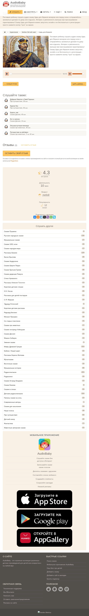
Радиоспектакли (10, 372)
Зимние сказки (9, 342)
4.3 (46, 172)
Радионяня (8, 376)
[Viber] (47, 217)
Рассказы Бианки (10, 253)
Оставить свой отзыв (16, 153)
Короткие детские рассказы (14, 308)
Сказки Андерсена (11, 261)
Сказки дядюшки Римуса (13, 274)
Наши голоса (9, 411)
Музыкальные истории (12, 368)
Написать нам (8, 596)
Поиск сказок (52, 561)
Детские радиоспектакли (13, 394)
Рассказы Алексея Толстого (14, 283)
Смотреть (31, 12)
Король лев (14, 112)
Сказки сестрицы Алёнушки (14, 329)
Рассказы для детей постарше (15, 295)
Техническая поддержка (12, 588)
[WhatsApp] (51, 217)
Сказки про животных (12, 325)
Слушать (15, 12)
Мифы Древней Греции (13, 347)
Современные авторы (12, 402)
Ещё (58, 12)
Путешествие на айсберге (19, 132)
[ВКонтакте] (34, 217)
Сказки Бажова (9, 385)
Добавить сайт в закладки (56, 575)
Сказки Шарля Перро (12, 265)
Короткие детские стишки (13, 287)
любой (45, 195)
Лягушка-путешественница (19, 126)
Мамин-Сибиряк (10, 338)
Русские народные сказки (13, 236)
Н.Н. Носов (8, 291)
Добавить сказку (53, 572)
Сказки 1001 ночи (10, 244)
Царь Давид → (79, 84)
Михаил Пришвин (10, 317)
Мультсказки (8, 359)
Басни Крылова (10, 257)
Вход (84, 12)
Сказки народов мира (12, 248)
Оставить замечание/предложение (16, 599)
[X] (44, 217)
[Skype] (54, 217)
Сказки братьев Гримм (12, 270)
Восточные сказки (10, 364)
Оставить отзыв (28, 145)
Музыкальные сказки (12, 240)
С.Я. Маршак (9, 300)
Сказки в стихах (10, 389)
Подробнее (14, 161)
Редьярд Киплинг (10, 312)
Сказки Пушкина (10, 231)
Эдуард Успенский (11, 304)
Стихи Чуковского (10, 278)
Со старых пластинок (12, 321)
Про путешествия (10, 415)
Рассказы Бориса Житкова (14, 355)
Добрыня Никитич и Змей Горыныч (22, 99)
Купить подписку (53, 579)
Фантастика (8, 423)
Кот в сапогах (15, 119)
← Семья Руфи (10, 84)
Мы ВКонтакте (8, 592)
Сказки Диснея (9, 334)
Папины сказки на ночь (13, 398)
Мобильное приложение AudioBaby (60, 564)
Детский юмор (9, 419)
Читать (46, 12)
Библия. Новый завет (12, 351)
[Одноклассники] (38, 217)
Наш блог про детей (54, 568)
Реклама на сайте (10, 603)
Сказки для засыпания (12, 406)
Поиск (70, 12)
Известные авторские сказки (14, 428)
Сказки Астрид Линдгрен (13, 381)
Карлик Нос (14, 106)
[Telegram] (41, 217)
